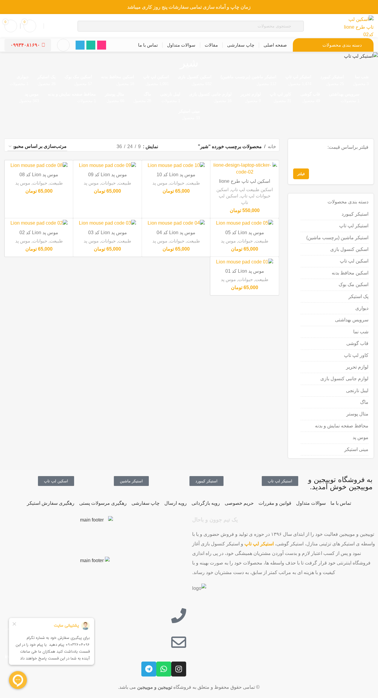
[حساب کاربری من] (63, 45)
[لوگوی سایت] (358, 25)
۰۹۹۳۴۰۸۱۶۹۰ (25, 44)
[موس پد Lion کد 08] (38, 165)
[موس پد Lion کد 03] (107, 223)
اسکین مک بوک (353, 284)
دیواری (361, 308)
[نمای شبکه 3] (90, 146)
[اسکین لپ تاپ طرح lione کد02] (244, 168)
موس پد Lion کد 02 (38, 232)
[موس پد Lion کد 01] (244, 261)
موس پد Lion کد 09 (107, 174)
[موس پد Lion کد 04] (176, 223)
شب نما (360, 331)
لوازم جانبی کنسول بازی (344, 378)
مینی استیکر (356, 449)
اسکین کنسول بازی (349, 249)
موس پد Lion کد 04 (176, 232)
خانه (272, 146)
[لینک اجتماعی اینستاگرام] (101, 45)
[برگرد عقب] (205, 63)
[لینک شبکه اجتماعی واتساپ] (90, 45)
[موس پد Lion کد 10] (176, 165)
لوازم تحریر (357, 366)
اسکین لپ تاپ (354, 260)
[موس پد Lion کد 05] (244, 223)
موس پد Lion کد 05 (244, 232)
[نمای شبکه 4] (79, 146)
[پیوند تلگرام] (80, 45)
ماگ (364, 402)
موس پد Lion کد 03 (107, 232)
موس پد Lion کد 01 (244, 271)
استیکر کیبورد (355, 214)
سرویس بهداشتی (351, 319)
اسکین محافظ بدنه (350, 272)
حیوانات (177, 182)
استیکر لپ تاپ (353, 225)
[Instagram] (178, 669)
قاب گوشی (357, 343)
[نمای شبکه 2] (102, 146)
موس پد (360, 437)
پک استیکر (358, 296)
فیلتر (301, 174)
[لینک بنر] (189, 7)
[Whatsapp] (163, 669)
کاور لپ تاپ (356, 355)
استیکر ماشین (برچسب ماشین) (337, 237)
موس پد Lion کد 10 (176, 174)
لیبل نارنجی (357, 390)
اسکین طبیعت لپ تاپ (252, 189)
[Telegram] (148, 669)
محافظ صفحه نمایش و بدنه (341, 425)
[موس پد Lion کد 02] (38, 223)
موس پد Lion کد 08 (38, 174)
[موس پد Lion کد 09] (107, 165)
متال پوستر (357, 413)
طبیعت (193, 182)
